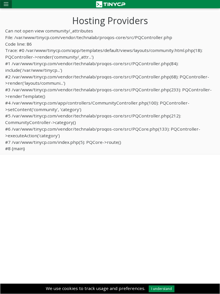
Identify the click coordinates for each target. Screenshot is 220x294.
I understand (161, 288)
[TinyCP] (111, 4)
